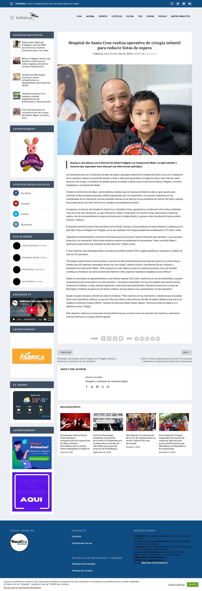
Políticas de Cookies (82, 570)
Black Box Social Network (155, 562)
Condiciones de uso (82, 543)
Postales (162, 16)
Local (79, 16)
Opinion (150, 16)
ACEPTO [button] (193, 584)
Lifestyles (117, 16)
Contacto (76, 536)
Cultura (130, 16)
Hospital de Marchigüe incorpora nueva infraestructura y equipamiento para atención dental (36, 80)
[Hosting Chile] (31, 453)
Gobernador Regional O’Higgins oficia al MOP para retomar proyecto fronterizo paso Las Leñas (35, 46)
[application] (32, 310)
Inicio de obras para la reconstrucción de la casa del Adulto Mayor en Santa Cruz (35, 113)
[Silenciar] (45, 319)
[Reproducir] (13, 319)
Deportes (103, 16)
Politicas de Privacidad (83, 564)
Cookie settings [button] (176, 584)
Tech (140, 16)
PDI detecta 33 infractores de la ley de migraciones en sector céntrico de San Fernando (141, 439)
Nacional (90, 16)
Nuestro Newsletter (180, 16)
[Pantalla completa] (50, 319)
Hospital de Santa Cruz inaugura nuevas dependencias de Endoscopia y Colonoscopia (36, 97)
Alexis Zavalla (110, 53)
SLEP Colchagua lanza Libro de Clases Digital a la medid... (54, 4)
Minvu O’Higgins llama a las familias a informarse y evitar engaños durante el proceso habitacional (36, 62)
